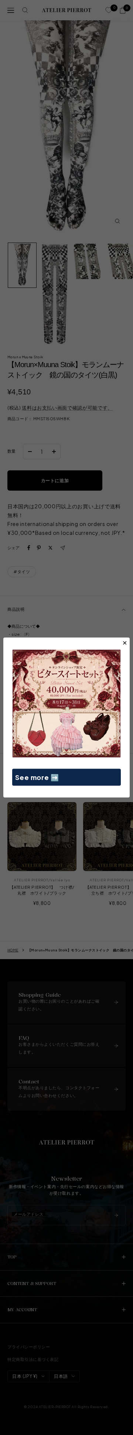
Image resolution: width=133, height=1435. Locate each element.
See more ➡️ (37, 777)
